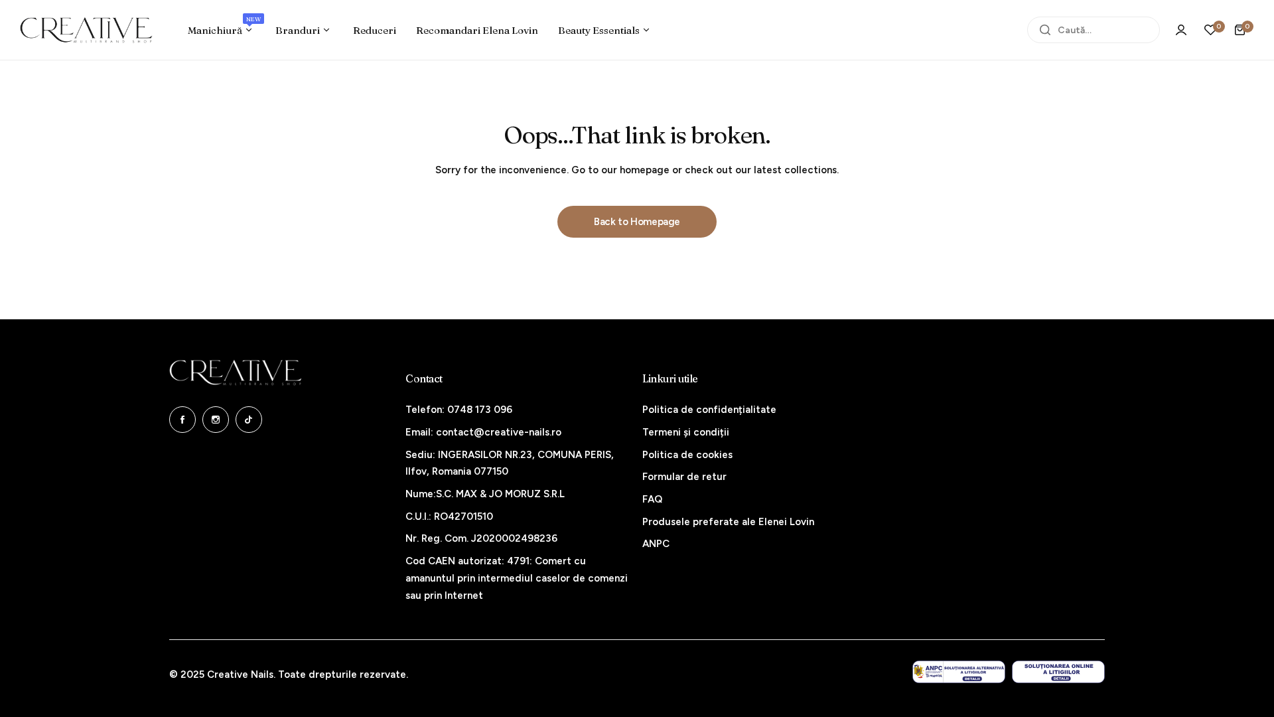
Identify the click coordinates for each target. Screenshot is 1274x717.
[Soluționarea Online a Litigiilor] (1058, 672)
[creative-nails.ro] (86, 30)
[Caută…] (1045, 30)
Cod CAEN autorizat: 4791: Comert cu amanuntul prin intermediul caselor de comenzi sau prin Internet (516, 578)
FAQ (652, 499)
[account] (1181, 29)
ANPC (656, 544)
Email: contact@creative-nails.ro (483, 432)
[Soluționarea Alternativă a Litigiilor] (958, 672)
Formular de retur (684, 477)
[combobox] (1093, 30)
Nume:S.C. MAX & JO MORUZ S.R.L (485, 494)
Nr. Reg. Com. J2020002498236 (481, 538)
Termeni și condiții (685, 432)
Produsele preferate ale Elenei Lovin (728, 522)
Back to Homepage (637, 222)
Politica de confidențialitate (709, 410)
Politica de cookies (687, 455)
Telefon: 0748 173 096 (458, 410)
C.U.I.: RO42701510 (449, 516)
